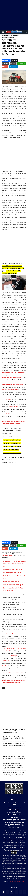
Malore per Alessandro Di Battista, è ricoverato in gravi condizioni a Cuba (13, 757)
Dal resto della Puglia (9, 725)
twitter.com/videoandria (10, 389)
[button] (2, 32)
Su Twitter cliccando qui (11, 450)
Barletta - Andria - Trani (7, 37)
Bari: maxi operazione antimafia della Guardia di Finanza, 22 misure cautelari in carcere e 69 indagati (14, 730)
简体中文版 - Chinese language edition (14, 822)
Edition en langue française (14, 814)
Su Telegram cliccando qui (12, 443)
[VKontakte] (24, 892)
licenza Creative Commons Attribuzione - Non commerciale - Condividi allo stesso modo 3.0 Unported (14, 856)
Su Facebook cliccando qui (12, 440)
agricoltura (8, 687)
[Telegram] (16, 892)
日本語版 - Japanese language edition (14, 824)
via (6, 399)
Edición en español (14, 809)
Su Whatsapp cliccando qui (12, 446)
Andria (12, 35)
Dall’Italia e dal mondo (10, 753)
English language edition (14, 807)
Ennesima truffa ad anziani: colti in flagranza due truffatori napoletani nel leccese (14, 745)
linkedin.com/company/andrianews (13, 421)
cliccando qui (20, 402)
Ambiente (4, 35)
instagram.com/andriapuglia (12, 377)
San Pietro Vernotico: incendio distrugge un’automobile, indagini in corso (13, 738)
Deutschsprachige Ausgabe (14, 812)
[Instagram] (11, 892)
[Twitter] (20, 892)
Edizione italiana (14, 827)
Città (8, 35)
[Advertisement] (14, 15)
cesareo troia (16, 687)
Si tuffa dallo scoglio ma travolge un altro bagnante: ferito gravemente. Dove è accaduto (13, 774)
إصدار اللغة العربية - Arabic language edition (14, 826)
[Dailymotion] (3, 892)
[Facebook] (7, 892)
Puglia (17, 35)
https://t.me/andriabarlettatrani (13, 372)
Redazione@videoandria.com (17, 881)
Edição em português (14, 811)
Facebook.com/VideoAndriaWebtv (13, 385)
